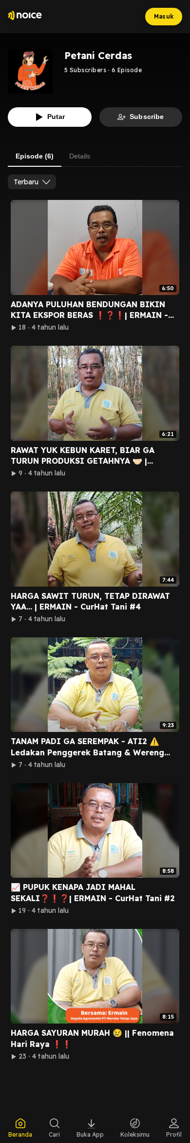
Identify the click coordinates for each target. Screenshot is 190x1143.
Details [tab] (79, 156)
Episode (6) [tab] (35, 156)
